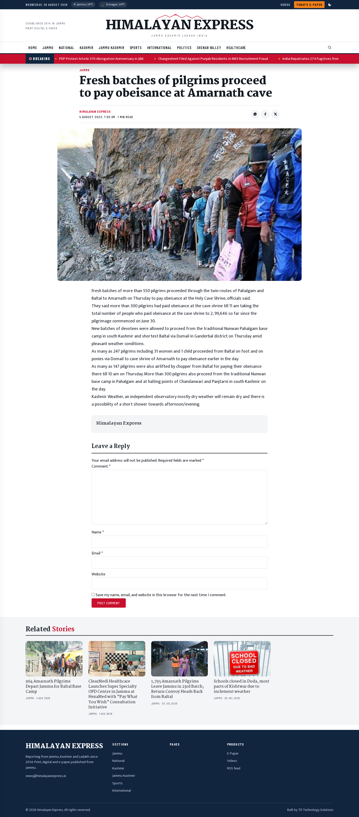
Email (97, 553)
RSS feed (233, 768)
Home (32, 47)
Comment (101, 466)
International (159, 47)
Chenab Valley (209, 47)
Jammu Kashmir (111, 47)
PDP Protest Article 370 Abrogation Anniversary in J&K (84, 58)
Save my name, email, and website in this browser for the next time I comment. (161, 595)
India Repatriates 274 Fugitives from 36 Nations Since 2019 (311, 58)
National (66, 47)
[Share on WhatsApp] (255, 114)
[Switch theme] (329, 4)
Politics (184, 47)
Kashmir (86, 47)
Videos (285, 4)
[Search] (329, 47)
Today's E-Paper (309, 4)
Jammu (47, 47)
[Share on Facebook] (265, 114)
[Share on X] (275, 114)
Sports (136, 47)
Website (98, 574)
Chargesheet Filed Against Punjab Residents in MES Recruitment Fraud (196, 58)
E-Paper (233, 753)
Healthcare (236, 47)
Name (98, 532)
